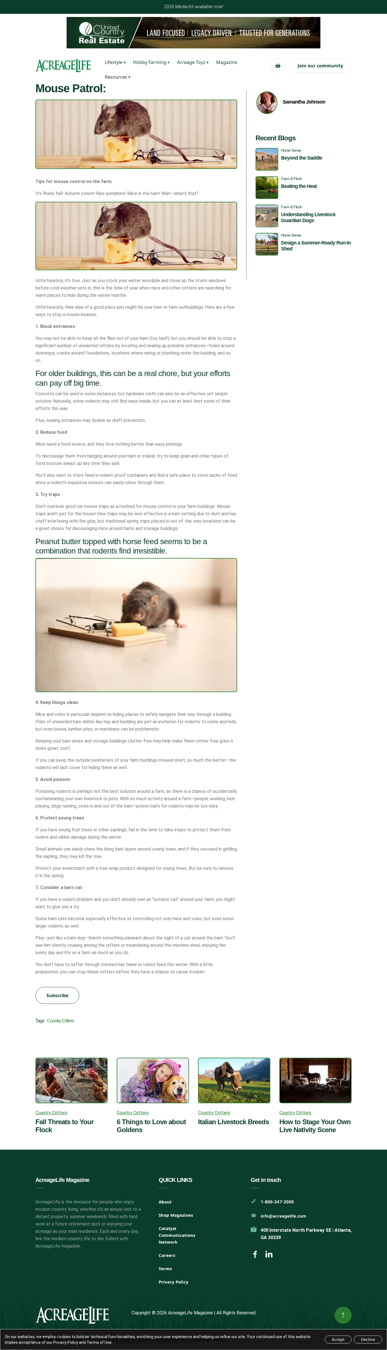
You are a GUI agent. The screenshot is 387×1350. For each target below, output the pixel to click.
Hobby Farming (149, 62)
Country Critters (60, 1020)
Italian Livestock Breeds (233, 1122)
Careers (167, 1255)
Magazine (226, 62)
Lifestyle (113, 62)
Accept (338, 1339)
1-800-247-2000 (277, 1202)
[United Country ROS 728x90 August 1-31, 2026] (193, 32)
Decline (368, 1339)
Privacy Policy (173, 1282)
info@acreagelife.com (283, 1216)
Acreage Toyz (191, 62)
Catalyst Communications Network (177, 1235)
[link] (343, 1315)
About (165, 1202)
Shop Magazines (176, 1215)
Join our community (320, 66)
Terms (165, 1268)
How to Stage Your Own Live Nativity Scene (315, 1126)
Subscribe (57, 995)
